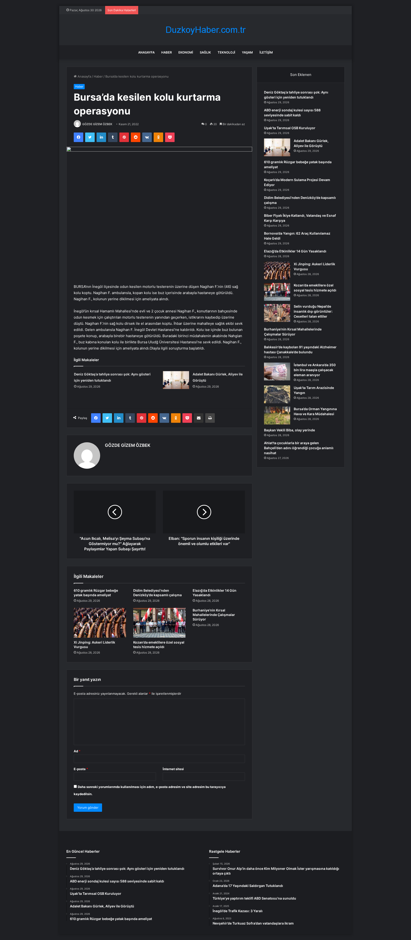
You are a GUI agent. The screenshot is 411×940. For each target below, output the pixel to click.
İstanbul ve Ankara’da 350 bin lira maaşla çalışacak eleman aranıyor (315, 370)
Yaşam (247, 52)
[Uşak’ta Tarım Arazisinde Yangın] (277, 394)
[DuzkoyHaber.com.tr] (205, 30)
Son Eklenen (300, 74)
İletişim (266, 52)
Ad (77, 751)
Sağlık (205, 52)
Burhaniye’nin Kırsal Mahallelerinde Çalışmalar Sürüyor (214, 614)
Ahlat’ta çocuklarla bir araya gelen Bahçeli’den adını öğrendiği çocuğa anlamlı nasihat (298, 448)
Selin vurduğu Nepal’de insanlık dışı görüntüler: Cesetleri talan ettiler (313, 311)
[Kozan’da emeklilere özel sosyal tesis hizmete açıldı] (159, 622)
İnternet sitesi (173, 769)
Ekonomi (185, 52)
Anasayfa (146, 52)
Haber (166, 52)
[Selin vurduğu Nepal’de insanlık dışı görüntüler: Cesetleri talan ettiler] (277, 313)
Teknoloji (226, 52)
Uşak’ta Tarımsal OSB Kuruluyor (289, 128)
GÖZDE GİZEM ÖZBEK (97, 124)
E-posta (81, 769)
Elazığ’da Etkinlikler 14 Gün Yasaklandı (295, 251)
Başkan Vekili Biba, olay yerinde (289, 430)
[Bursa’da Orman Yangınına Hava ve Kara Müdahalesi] (277, 415)
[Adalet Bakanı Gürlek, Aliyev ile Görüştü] (176, 380)
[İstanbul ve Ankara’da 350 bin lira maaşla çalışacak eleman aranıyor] (277, 371)
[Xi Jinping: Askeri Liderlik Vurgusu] (100, 622)
